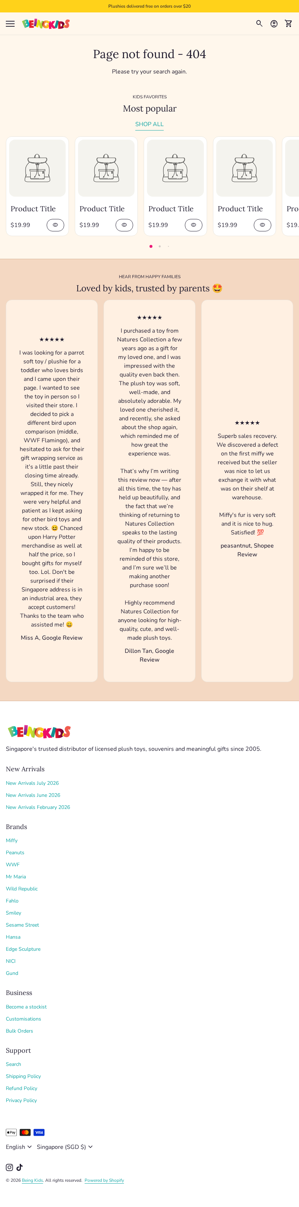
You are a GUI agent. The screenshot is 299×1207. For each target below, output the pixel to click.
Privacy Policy (21, 1100)
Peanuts (15, 852)
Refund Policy (21, 1088)
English (20, 1147)
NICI (11, 961)
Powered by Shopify (104, 1180)
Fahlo (12, 900)
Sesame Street (22, 925)
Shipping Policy (23, 1076)
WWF (13, 864)
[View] (37, 168)
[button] (151, 246)
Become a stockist (26, 1006)
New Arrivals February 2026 (38, 807)
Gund (12, 973)
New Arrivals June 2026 (33, 795)
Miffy (12, 840)
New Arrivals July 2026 (32, 783)
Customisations (23, 1018)
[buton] (20, 1147)
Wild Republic (22, 888)
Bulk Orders (19, 1031)
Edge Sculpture (23, 949)
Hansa (13, 937)
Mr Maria (16, 876)
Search (13, 1064)
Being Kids (32, 1180)
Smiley (13, 912)
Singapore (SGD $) (66, 1147)
